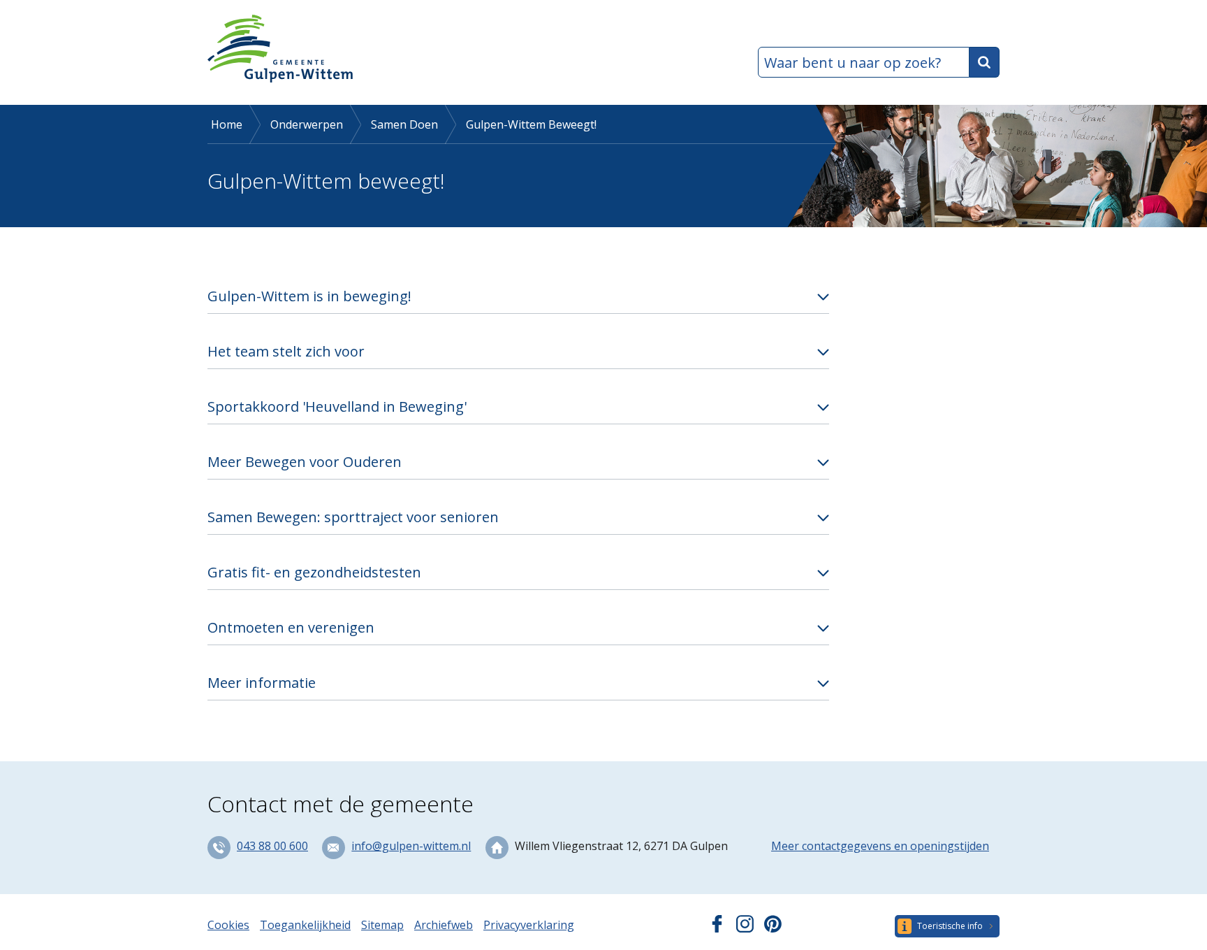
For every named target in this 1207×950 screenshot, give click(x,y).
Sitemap (382, 925)
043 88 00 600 (272, 846)
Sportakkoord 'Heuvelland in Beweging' (337, 406)
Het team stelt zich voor (286, 351)
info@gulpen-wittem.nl (411, 846)
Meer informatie (261, 682)
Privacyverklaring (528, 925)
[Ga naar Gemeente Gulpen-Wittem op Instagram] (745, 928)
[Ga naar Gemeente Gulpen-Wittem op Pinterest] (773, 928)
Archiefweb (443, 925)
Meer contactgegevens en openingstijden (880, 846)
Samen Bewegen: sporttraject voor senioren (353, 517)
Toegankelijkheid (305, 925)
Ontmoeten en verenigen (290, 627)
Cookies (228, 925)
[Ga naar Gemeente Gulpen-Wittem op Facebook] (717, 928)
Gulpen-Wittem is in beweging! (309, 296)
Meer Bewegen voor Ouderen (304, 461)
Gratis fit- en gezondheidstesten (314, 572)
